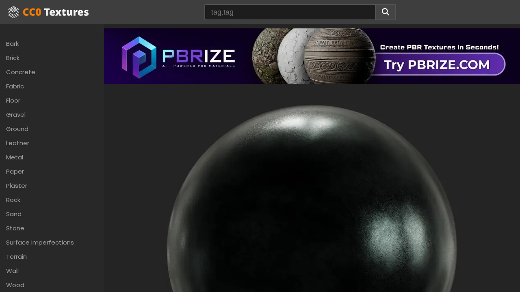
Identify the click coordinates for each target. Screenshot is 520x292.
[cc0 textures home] (48, 12)
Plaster (16, 185)
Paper (15, 171)
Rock (13, 199)
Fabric (15, 86)
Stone (15, 228)
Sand (14, 214)
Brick (13, 58)
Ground (17, 129)
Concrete (20, 72)
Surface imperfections (40, 242)
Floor (13, 100)
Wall (12, 270)
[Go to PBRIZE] (312, 55)
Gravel (16, 114)
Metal (14, 157)
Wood (15, 285)
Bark (12, 43)
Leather (17, 143)
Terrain (16, 256)
